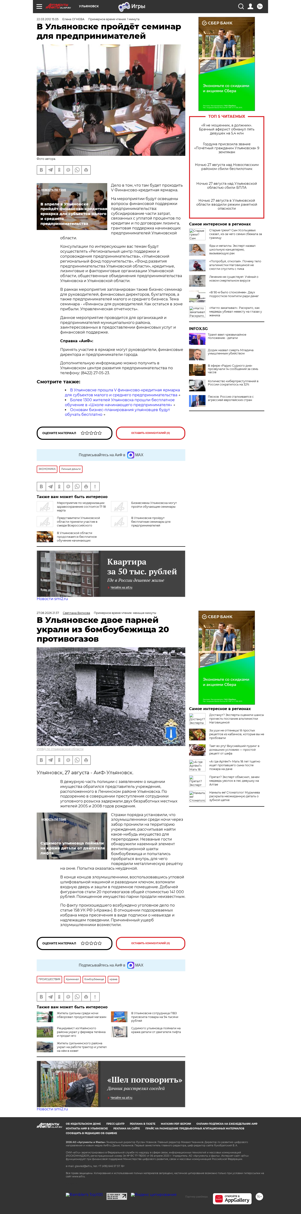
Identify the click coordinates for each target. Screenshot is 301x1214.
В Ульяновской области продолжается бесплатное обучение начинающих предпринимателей (67, 538)
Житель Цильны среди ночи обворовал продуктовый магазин (81, 1015)
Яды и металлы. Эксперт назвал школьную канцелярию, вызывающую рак (232, 249)
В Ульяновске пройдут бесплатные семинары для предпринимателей (150, 521)
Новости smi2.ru (52, 599)
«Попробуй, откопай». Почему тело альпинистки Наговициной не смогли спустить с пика (235, 265)
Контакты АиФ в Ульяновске (87, 1128)
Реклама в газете (142, 1123)
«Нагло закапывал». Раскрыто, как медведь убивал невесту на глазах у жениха (235, 311)
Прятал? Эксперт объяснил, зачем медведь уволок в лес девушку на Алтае (234, 780)
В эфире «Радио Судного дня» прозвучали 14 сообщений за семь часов (233, 369)
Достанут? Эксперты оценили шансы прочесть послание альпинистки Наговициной (236, 718)
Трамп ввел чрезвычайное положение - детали (227, 336)
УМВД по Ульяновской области (60, 749)
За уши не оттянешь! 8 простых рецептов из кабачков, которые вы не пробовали (236, 734)
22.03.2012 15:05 (48, 19)
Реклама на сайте (126, 1128)
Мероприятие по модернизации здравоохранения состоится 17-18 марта (81, 506)
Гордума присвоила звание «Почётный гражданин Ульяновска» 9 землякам (226, 148)
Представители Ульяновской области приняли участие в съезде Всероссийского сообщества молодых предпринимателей (68, 523)
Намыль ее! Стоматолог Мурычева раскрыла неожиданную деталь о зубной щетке (234, 796)
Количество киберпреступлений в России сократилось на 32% (233, 383)
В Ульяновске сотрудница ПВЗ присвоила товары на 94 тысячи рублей (154, 1016)
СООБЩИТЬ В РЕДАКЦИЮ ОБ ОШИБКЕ (91, 1133)
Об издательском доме (83, 1123)
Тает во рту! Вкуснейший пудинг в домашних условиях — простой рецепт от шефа (234, 749)
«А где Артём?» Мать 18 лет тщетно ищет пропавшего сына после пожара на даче (234, 765)
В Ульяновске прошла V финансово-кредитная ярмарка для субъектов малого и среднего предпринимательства (122, 392)
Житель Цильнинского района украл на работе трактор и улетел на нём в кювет (82, 1047)
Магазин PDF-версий (176, 1123)
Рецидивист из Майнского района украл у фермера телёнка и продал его (81, 1031)
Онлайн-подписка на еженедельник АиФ (226, 1123)
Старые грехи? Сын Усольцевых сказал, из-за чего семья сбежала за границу (235, 234)
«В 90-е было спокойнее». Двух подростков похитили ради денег (234, 294)
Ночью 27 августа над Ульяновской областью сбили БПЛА (226, 186)
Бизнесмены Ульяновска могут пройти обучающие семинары (154, 504)
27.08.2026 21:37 (48, 613)
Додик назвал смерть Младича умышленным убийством (230, 352)
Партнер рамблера (196, 1196)
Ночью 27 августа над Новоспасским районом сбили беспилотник (227, 167)
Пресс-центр (115, 1123)
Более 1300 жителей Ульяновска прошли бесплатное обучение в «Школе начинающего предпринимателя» (120, 402)
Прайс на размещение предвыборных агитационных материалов (194, 1128)
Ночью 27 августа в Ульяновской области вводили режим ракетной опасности (226, 205)
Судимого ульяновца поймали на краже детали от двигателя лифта (156, 1030)
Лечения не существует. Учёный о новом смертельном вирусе (233, 278)
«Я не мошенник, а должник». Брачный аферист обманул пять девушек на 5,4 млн (226, 129)
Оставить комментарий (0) (150, 433)
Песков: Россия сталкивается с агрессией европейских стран (231, 398)
